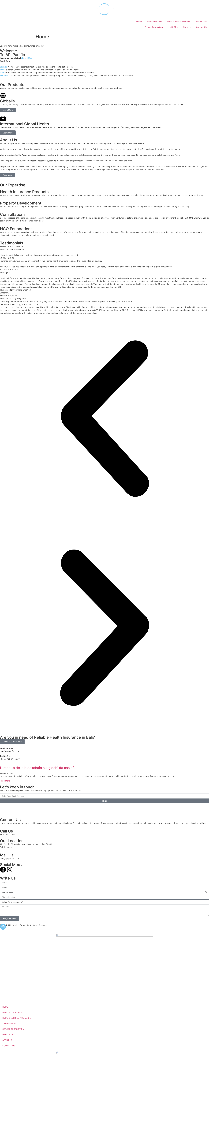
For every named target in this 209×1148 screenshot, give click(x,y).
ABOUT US (7, 1040)
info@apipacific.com (9, 751)
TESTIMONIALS (9, 1023)
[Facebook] (3, 870)
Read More (5, 781)
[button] (104, 418)
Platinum (4, 75)
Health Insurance (154, 21)
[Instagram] (10, 870)
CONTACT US (8, 1045)
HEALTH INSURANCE (12, 1012)
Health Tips (173, 27)
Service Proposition (154, 27)
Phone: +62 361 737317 (11, 759)
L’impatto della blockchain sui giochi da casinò (37, 768)
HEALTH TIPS (8, 1034)
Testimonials (201, 21)
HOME (5, 1007)
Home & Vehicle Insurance (178, 21)
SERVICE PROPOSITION (13, 1029)
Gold (2, 72)
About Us (187, 27)
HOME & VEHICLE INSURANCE (16, 1018)
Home (139, 21)
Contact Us (201, 27)
